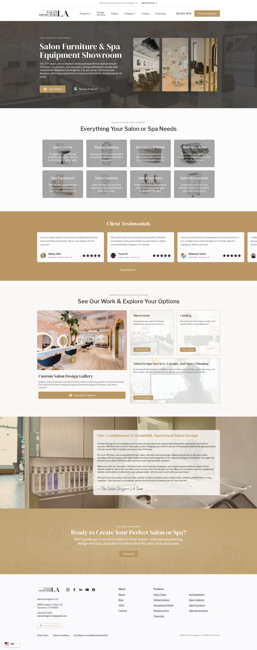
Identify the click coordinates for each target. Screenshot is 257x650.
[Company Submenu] (136, 13)
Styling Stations (162, 599)
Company (129, 13)
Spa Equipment (197, 594)
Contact (145, 13)
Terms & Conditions (61, 635)
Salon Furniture (197, 605)
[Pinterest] (93, 589)
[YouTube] (87, 589)
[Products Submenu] (91, 13)
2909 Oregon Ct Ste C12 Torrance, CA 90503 (50, 606)
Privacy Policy (42, 635)
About (121, 594)
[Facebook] (74, 589)
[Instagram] (67, 589)
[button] (124, 340)
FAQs (121, 605)
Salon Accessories (198, 610)
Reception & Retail (163, 605)
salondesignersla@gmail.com (52, 615)
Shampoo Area (161, 610)
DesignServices (101, 13)
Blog (120, 599)
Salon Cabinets (196, 599)
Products (84, 13)
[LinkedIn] (80, 589)
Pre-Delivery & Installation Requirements (91, 635)
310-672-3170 (183, 13)
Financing (160, 13)
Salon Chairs (160, 594)
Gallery (114, 13)
